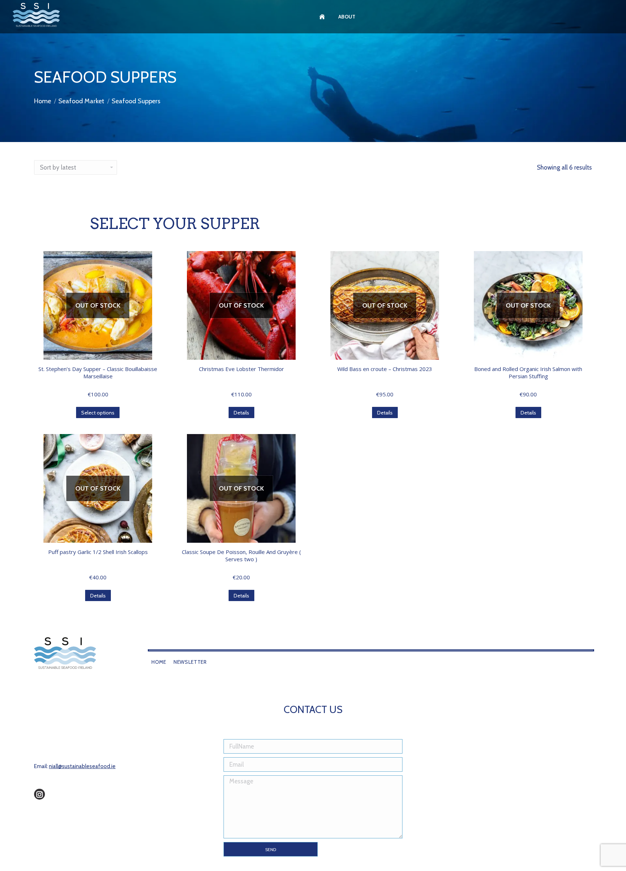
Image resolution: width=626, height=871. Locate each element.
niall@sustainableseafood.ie (82, 766)
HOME (158, 662)
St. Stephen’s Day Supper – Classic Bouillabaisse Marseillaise (97, 372)
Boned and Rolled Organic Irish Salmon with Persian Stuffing (528, 372)
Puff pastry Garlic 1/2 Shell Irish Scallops (98, 551)
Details (241, 412)
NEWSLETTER (190, 662)
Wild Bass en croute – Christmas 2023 (384, 368)
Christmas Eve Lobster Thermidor (241, 368)
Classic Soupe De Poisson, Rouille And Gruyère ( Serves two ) (241, 555)
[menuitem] (323, 17)
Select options (97, 412)
